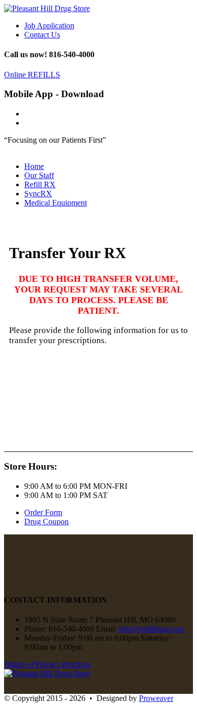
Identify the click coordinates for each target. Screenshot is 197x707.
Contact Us (42, 34)
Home (34, 166)
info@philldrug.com (151, 629)
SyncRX (38, 193)
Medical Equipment (55, 202)
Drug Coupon (46, 521)
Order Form (43, 512)
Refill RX (40, 184)
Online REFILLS (32, 74)
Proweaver (156, 698)
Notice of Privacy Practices (47, 664)
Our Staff (39, 175)
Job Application (49, 25)
